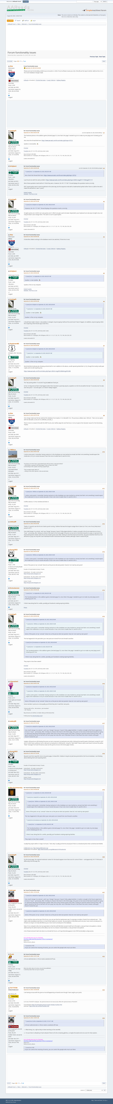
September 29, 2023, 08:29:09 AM (31, 236)
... (22, 61)
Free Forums (13, 1102)
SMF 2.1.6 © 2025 (9, 1100)
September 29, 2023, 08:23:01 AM (31, 132)
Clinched (26, 148)
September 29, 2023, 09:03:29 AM (31, 551)
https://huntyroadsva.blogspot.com (32, 573)
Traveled (26, 151)
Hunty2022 (13, 550)
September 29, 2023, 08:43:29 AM (31, 379)
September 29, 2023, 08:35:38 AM (31, 345)
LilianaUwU (14, 681)
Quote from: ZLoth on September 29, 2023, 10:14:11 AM (39, 1021)
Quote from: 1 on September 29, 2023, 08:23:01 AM (38, 171)
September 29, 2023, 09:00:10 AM (31, 451)
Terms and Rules (98, 1100)
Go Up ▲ (105, 1100)
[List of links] (9, 980)
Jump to (82, 1090)
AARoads (26, 80)
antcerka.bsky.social (37, 716)
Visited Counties (28, 192)
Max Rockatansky (16, 788)
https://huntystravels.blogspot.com (32, 582)
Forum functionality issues (31, 66)
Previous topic (94, 56)
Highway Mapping (60, 80)
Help (92, 1100)
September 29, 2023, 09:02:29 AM (31, 523)
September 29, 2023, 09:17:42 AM (31, 753)
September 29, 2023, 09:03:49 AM (31, 590)
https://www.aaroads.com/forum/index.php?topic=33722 (57, 140)
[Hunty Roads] (9, 578)
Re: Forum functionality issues (32, 130)
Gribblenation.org (28, 848)
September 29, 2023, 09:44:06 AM (31, 789)
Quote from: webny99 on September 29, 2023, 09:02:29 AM (40, 726)
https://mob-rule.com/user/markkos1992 (39, 1006)
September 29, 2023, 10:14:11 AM (31, 956)
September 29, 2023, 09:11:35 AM (31, 723)
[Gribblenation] (9, 815)
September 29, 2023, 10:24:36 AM (31, 989)
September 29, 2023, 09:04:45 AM (31, 616)
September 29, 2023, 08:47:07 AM (31, 415)
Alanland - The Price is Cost (30, 194)
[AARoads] (9, 95)
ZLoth (12, 954)
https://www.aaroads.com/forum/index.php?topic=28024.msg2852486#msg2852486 (47, 371)
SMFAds (7, 1102)
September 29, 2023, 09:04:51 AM (31, 683)
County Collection (51, 80)
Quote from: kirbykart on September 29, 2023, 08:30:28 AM (40, 304)
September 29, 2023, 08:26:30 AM (31, 168)
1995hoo (13, 450)
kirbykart (13, 166)
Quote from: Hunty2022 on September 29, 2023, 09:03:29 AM (41, 619)
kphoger (13, 890)
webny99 (13, 522)
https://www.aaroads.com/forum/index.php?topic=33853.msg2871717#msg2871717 (69, 180)
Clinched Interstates (41, 80)
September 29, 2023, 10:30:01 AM (31, 1017)
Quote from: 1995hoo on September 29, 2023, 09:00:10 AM (40, 491)
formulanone (14, 588)
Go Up (8, 1083)
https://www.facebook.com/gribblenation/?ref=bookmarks (52, 849)
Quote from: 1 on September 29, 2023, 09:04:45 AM (38, 793)
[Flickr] (9, 711)
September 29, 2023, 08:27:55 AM (31, 201)
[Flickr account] (9, 159)
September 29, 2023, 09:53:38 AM (31, 856)
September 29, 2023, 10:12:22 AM (31, 892)
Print (103, 61)
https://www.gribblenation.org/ (40, 848)
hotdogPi (13, 131)
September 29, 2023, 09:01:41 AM (31, 488)
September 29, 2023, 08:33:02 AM (31, 301)
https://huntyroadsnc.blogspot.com (32, 578)
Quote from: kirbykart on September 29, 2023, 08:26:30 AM (40, 204)
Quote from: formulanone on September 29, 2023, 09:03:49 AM (41, 642)
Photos (25, 607)
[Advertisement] (56, 38)
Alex (11, 66)
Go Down (9, 61)
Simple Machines (17, 1100)
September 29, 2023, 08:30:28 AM (31, 273)
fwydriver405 (14, 344)
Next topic (102, 56)
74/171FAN (13, 988)
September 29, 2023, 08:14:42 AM (33, 68)
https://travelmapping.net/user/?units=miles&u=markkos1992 (47, 1005)
